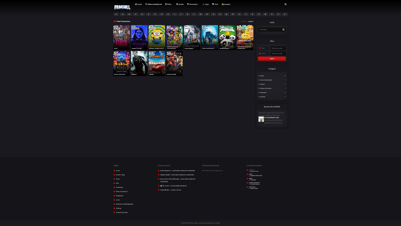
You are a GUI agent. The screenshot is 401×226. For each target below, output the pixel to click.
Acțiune (262, 84)
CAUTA (272, 59)
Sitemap (118, 208)
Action (262, 76)
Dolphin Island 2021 (256, 175)
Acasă (118, 170)
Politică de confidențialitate (124, 204)
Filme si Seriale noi (122, 191)
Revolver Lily (254, 171)
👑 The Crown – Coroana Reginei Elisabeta (173, 186)
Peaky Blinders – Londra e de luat (170, 190)
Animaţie (262, 97)
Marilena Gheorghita (254, 182)
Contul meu (119, 187)
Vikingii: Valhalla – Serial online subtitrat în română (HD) (177, 175)
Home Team (254, 188)
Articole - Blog (120, 175)
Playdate (253, 180)
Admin (250, 174)
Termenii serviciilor (122, 212)
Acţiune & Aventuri (265, 88)
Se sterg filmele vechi (266, 114)
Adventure (263, 92)
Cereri (118, 179)
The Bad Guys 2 (255, 184)
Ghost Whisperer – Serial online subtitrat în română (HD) (177, 170)
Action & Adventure (266, 80)
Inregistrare (119, 196)
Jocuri (118, 200)
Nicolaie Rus (252, 187)
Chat (117, 183)
